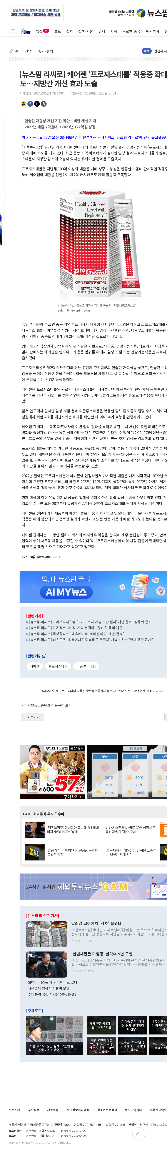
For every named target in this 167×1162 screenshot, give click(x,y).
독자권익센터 (133, 1109)
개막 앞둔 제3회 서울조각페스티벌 (102, 1025)
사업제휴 (52, 1109)
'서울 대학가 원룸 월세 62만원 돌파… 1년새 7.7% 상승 (51, 1048)
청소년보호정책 (107, 1109)
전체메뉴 (13, 31)
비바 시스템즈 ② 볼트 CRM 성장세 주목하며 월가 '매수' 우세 (130, 830)
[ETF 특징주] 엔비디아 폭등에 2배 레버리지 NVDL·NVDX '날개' (73, 830)
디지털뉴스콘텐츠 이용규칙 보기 (48, 705)
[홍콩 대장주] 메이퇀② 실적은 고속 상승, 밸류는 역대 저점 (130, 852)
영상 (39, 31)
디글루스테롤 (86, 666)
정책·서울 (85, 31)
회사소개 (14, 1109)
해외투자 (152, 31)
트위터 (37, 104)
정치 (69, 31)
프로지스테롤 (58, 666)
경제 (102, 31)
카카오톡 (23, 104)
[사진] (46, 933)
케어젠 (35, 666)
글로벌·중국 (131, 31)
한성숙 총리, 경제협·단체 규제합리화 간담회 (133, 1025)
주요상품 (33, 1109)
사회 (113, 31)
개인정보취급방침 (78, 1109)
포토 (57, 31)
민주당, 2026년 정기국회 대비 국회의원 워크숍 (132, 1046)
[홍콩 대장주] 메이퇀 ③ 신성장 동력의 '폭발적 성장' (72, 852)
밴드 (44, 104)
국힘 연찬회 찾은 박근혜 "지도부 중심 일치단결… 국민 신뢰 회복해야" (101, 1046)
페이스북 (30, 104)
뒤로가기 (33, 717)
